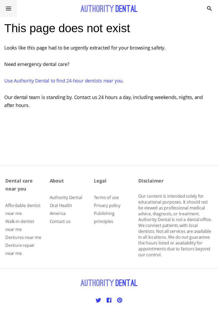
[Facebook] (109, 300)
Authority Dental (66, 197)
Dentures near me (23, 237)
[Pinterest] (119, 300)
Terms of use (106, 197)
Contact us (60, 221)
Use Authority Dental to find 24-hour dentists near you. (64, 80)
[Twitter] (98, 300)
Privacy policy (107, 205)
